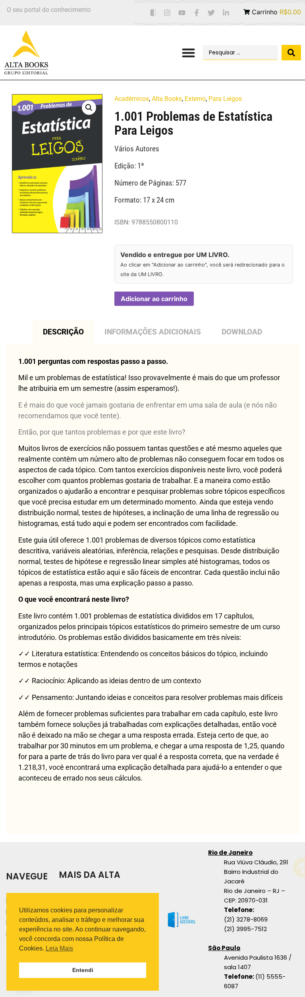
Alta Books (167, 98)
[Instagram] (167, 13)
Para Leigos (225, 98)
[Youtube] (182, 13)
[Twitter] (211, 13)
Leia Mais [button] (59, 948)
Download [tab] (242, 331)
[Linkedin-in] (226, 13)
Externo (195, 98)
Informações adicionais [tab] (152, 331)
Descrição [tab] (63, 331)
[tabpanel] (152, 589)
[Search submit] (291, 52)
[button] (188, 52)
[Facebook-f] (197, 13)
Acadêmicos (131, 98)
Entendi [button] (82, 970)
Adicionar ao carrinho (154, 299)
